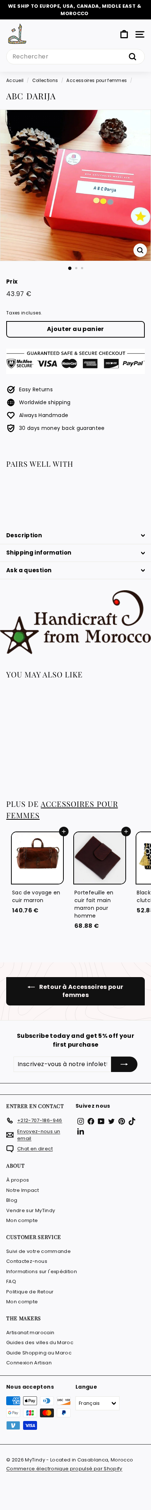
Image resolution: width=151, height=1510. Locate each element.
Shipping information (38, 552)
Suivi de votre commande (38, 1251)
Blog (11, 1200)
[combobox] (75, 56)
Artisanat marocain (30, 1332)
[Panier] (124, 34)
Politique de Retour (30, 1291)
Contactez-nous (26, 1261)
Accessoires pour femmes (96, 80)
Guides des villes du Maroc (39, 1342)
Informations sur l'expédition (41, 1271)
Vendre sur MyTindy (30, 1210)
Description (24, 535)
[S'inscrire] (124, 1064)
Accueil (14, 80)
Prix (12, 281)
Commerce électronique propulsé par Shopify (64, 1468)
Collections (45, 80)
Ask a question (28, 570)
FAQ (11, 1281)
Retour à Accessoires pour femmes (80, 991)
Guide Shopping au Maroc (38, 1352)
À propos (17, 1179)
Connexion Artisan (29, 1362)
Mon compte (22, 1220)
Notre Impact (22, 1190)
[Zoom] (140, 250)
